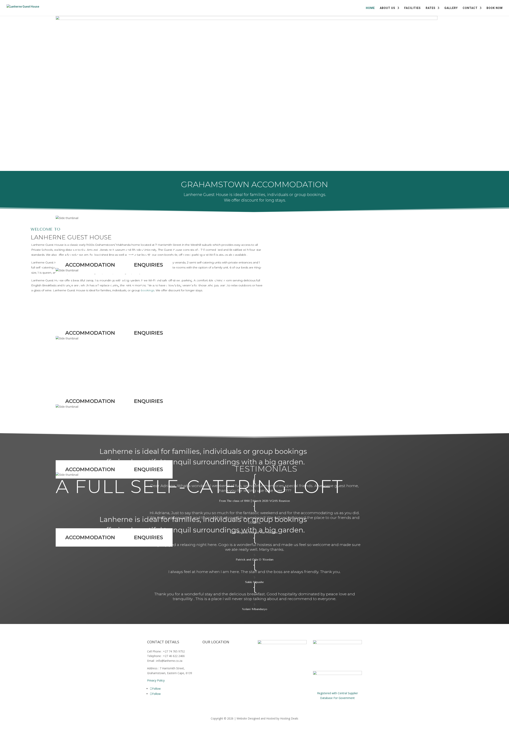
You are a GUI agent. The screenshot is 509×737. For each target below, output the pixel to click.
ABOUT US (387, 8)
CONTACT (470, 8)
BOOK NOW (495, 8)
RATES (430, 8)
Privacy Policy (156, 680)
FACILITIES (412, 8)
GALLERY (451, 8)
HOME (370, 8)
